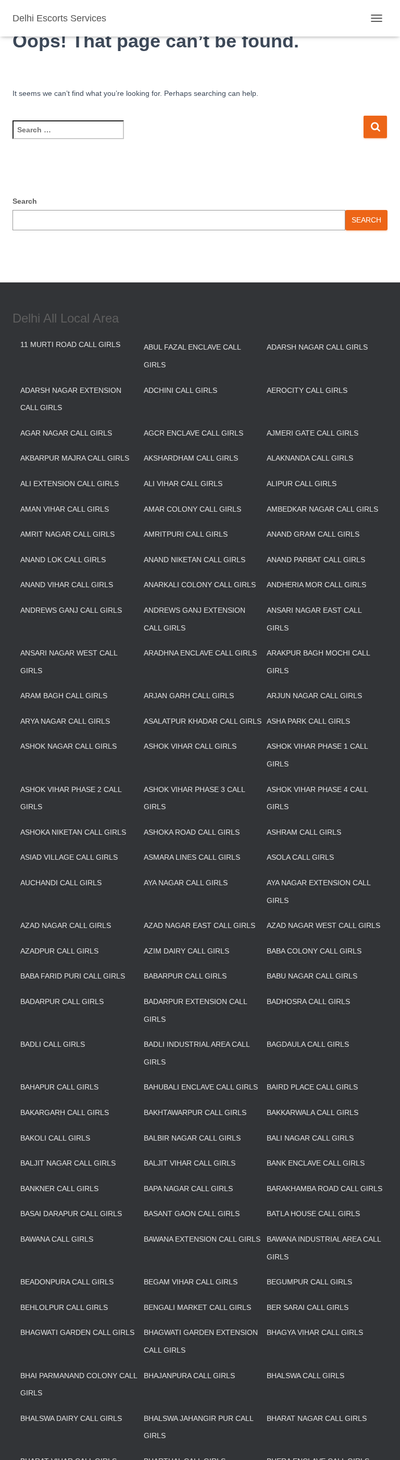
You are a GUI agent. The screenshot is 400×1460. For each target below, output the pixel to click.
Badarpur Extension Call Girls (195, 1010)
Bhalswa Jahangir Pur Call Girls (198, 1427)
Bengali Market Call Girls (197, 1307)
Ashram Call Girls (304, 832)
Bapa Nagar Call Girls (188, 1188)
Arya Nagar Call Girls (65, 721)
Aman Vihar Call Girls (64, 509)
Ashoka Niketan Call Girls (73, 832)
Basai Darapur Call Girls (71, 1213)
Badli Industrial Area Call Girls (196, 1053)
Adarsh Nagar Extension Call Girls (70, 399)
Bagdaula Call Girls (308, 1044)
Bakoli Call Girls (55, 1138)
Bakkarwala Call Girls (312, 1112)
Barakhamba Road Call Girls (324, 1188)
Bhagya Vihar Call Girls (315, 1332)
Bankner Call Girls (59, 1188)
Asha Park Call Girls (308, 721)
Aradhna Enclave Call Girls (200, 653)
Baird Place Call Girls (312, 1087)
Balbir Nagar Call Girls (192, 1138)
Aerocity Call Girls (307, 390)
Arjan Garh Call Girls (189, 695)
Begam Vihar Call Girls (191, 1282)
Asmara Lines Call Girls (192, 857)
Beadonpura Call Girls (67, 1282)
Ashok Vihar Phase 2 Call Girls (70, 798)
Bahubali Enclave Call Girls (201, 1087)
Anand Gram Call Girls (313, 534)
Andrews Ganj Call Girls (71, 610)
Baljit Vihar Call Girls (189, 1163)
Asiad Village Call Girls (69, 857)
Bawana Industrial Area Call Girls (324, 1248)
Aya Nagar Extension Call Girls (318, 892)
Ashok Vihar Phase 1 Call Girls (317, 755)
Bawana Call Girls (56, 1239)
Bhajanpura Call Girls (189, 1375)
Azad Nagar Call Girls (65, 925)
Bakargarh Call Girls (64, 1112)
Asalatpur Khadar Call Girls (202, 721)
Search (24, 201)
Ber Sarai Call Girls (307, 1307)
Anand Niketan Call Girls (194, 559)
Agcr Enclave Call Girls (193, 433)
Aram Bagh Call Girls (63, 695)
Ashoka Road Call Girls (192, 832)
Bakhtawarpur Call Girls (195, 1112)
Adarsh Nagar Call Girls (317, 347)
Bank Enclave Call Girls (316, 1163)
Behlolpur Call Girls (64, 1307)
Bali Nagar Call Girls (310, 1138)
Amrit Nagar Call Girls (67, 534)
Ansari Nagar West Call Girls (68, 662)
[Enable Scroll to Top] (379, 1439)
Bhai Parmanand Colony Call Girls (78, 1384)
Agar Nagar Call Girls (66, 433)
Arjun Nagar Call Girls (314, 695)
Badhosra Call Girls (308, 1001)
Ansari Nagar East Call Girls (314, 619)
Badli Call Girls (52, 1044)
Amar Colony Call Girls (192, 509)
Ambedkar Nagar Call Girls (322, 509)
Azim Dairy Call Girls (186, 951)
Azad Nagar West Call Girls (323, 925)
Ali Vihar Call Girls (183, 483)
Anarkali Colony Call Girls (200, 584)
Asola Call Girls (300, 857)
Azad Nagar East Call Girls (199, 925)
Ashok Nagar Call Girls (68, 746)
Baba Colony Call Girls (314, 951)
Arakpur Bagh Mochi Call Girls (318, 662)
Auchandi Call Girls (61, 883)
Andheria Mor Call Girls (316, 584)
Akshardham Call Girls (191, 458)
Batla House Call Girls (313, 1213)
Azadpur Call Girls (59, 951)
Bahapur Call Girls (59, 1087)
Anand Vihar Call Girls (66, 584)
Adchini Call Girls (180, 390)
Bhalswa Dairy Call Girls (71, 1418)
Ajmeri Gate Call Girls (312, 433)
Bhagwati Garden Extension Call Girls (201, 1341)
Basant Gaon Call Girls (192, 1213)
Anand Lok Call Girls (63, 559)
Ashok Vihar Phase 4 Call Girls (317, 798)
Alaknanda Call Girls (310, 458)
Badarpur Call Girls (62, 1001)
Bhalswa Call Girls (305, 1375)
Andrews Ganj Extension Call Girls (194, 619)
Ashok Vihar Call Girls (190, 746)
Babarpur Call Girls (185, 976)
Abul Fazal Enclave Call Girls (192, 356)
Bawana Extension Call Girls (202, 1239)
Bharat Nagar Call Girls (317, 1418)
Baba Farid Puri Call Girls (72, 976)
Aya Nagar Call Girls (186, 883)
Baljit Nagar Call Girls (68, 1163)
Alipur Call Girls (301, 483)
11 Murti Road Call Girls (70, 344)
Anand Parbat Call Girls (316, 559)
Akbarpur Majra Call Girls (74, 458)
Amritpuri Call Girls (186, 534)
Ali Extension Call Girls (69, 483)
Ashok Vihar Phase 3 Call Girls (194, 798)
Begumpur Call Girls (309, 1282)
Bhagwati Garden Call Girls (77, 1332)
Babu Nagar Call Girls (312, 976)
